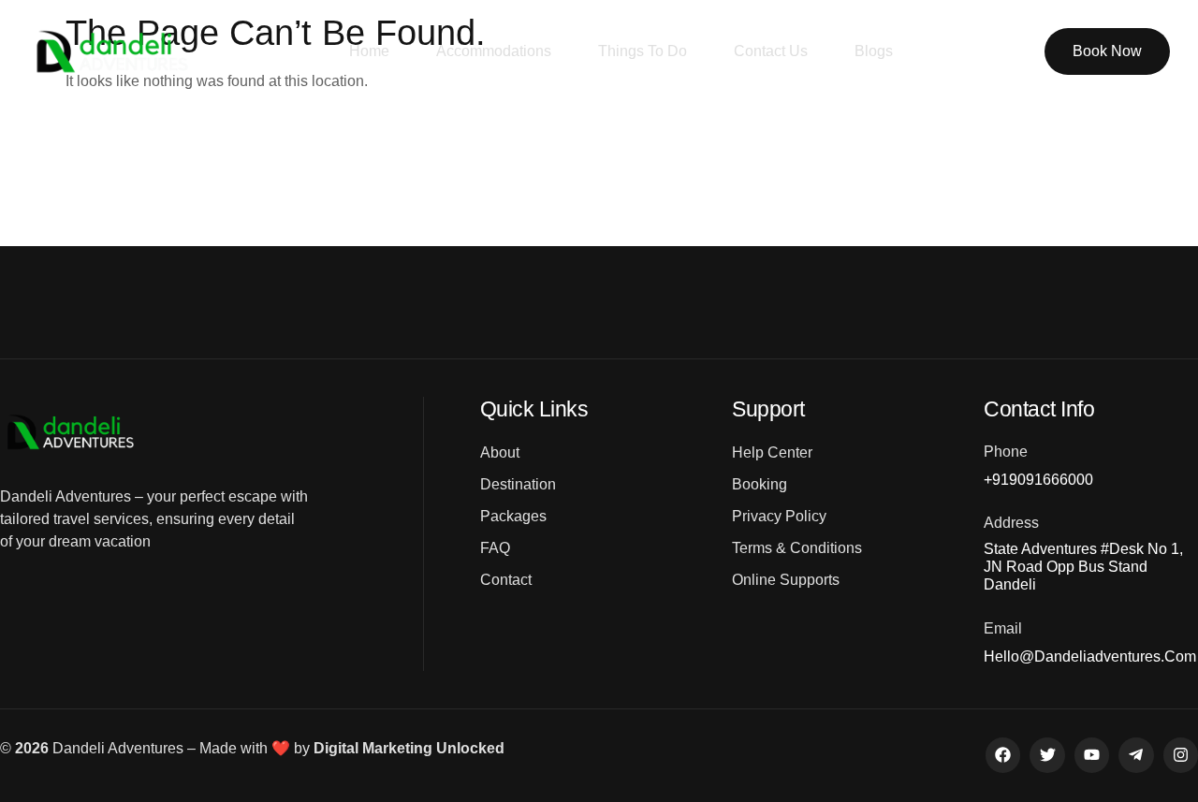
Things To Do (642, 51)
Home (369, 51)
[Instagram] (1180, 754)
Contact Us (771, 51)
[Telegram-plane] (1135, 754)
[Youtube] (1091, 754)
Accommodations (493, 51)
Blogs (874, 51)
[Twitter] (1047, 754)
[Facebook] (1003, 754)
